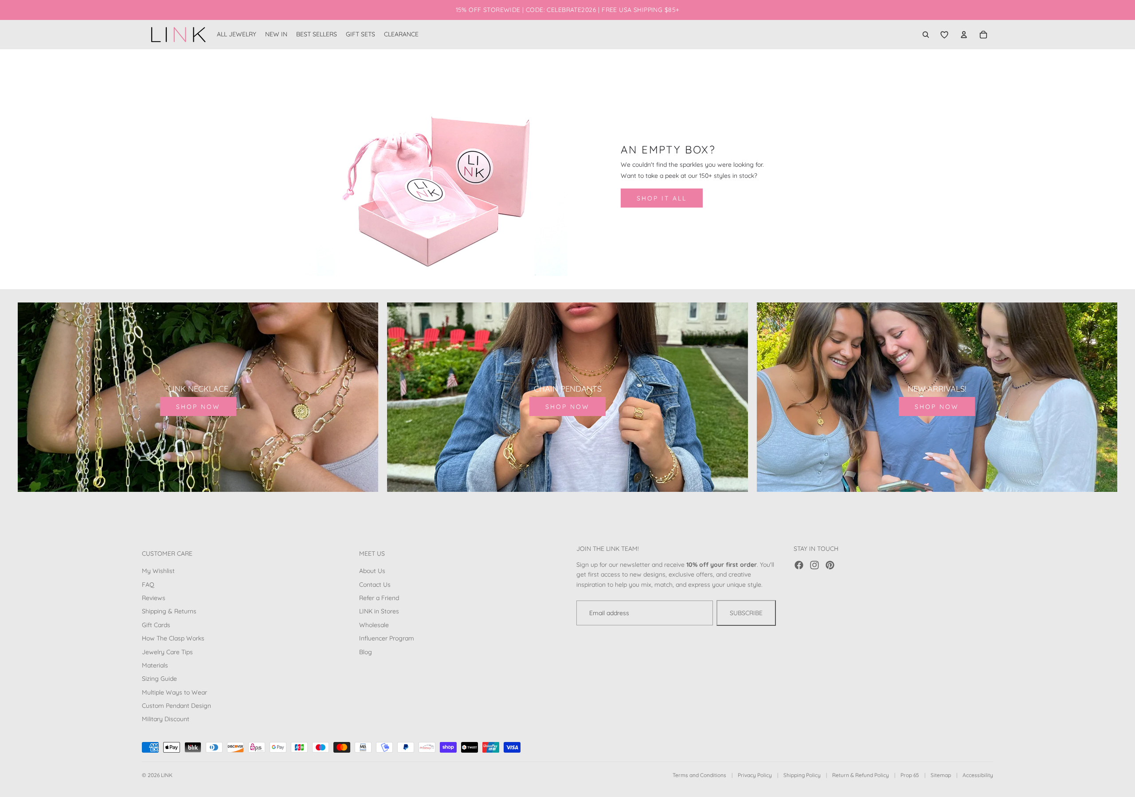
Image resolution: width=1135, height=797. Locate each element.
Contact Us (375, 585)
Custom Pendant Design (176, 706)
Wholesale (374, 625)
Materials (155, 665)
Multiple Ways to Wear (174, 692)
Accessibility (978, 775)
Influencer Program (386, 638)
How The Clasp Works (173, 638)
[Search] (925, 34)
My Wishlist (158, 571)
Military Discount (165, 719)
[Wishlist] (944, 34)
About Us (372, 571)
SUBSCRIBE (746, 613)
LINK (166, 775)
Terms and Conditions (699, 775)
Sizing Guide (159, 679)
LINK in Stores (379, 611)
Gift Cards (156, 625)
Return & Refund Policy (860, 775)
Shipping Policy (802, 775)
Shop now (198, 407)
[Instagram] (814, 565)
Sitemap (941, 775)
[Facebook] (799, 565)
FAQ (148, 585)
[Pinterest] (830, 565)
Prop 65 (909, 775)
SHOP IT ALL (662, 198)
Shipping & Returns (169, 611)
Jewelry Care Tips (167, 652)
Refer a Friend (379, 598)
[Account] (964, 34)
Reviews (153, 598)
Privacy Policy (755, 775)
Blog (365, 652)
